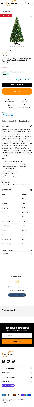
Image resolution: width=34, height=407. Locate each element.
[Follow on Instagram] (8, 362)
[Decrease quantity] (4, 79)
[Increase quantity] (10, 79)
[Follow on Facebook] (3, 362)
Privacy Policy (21, 400)
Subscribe (17, 341)
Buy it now (17, 91)
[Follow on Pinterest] (13, 362)
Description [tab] (13, 121)
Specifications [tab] (24, 121)
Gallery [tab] (4, 121)
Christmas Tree (6, 11)
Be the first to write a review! (17, 295)
